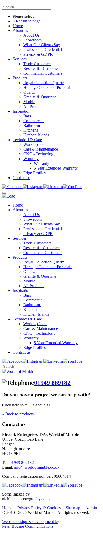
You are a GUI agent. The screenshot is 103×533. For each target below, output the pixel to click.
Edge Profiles (34, 173)
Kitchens (30, 130)
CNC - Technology (39, 154)
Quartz (29, 92)
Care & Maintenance (40, 149)
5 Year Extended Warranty (56, 168)
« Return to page (26, 21)
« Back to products (18, 414)
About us (20, 30)
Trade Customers (37, 63)
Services (20, 59)
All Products (33, 106)
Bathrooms (32, 125)
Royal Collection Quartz (43, 82)
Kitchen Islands (36, 135)
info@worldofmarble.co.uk (36, 467)
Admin (91, 508)
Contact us (21, 177)
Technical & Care (27, 139)
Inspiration (21, 111)
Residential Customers (41, 68)
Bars (27, 116)
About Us (31, 35)
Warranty (31, 158)
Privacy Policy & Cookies (39, 508)
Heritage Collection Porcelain (47, 87)
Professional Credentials (43, 49)
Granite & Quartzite (39, 97)
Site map (73, 508)
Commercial (33, 120)
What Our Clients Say (41, 44)
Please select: (24, 16)
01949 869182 (52, 382)
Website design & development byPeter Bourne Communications (30, 524)
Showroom (32, 40)
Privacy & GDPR (38, 54)
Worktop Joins (35, 144)
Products (20, 78)
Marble (29, 101)
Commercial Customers (42, 73)
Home (18, 25)
